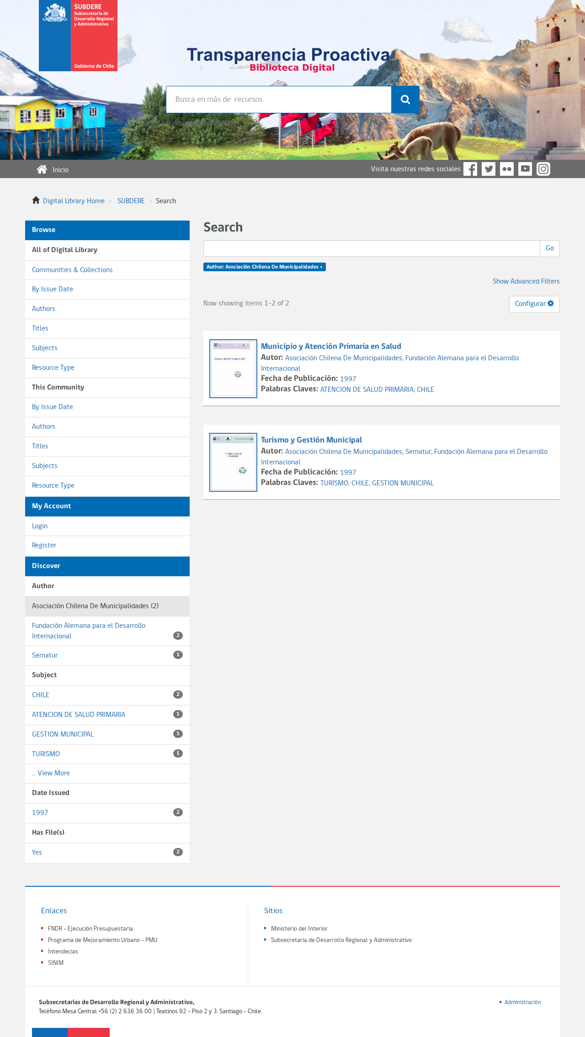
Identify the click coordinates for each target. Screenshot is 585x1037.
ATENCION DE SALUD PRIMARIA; (368, 390)
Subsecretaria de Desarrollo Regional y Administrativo (341, 940)
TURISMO (106, 754)
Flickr (507, 169)
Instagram (543, 169)
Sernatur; (419, 452)
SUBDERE (131, 201)
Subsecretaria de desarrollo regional (78, 43)
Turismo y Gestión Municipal (311, 440)
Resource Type (53, 368)
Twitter (488, 169)
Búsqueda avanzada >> (199, 123)
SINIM (56, 963)
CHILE (106, 695)
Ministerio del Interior (299, 929)
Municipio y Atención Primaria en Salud (331, 346)
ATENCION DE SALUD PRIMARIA (106, 715)
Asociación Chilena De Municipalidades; (345, 358)
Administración (523, 1002)
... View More (51, 773)
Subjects (45, 348)
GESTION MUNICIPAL (106, 734)
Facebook (470, 169)
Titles (40, 328)
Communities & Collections (72, 270)
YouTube (525, 169)
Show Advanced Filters (526, 281)
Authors (43, 309)
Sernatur (106, 655)
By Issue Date (52, 289)
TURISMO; (335, 483)
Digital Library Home (74, 201)
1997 (106, 813)
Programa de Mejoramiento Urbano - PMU (102, 940)
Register (44, 545)
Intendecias (63, 951)
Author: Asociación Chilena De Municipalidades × (265, 267)
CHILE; (361, 483)
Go (550, 248)
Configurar (531, 304)
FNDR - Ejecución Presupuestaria (90, 929)
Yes (106, 853)
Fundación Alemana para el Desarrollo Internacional (106, 631)
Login (40, 526)
